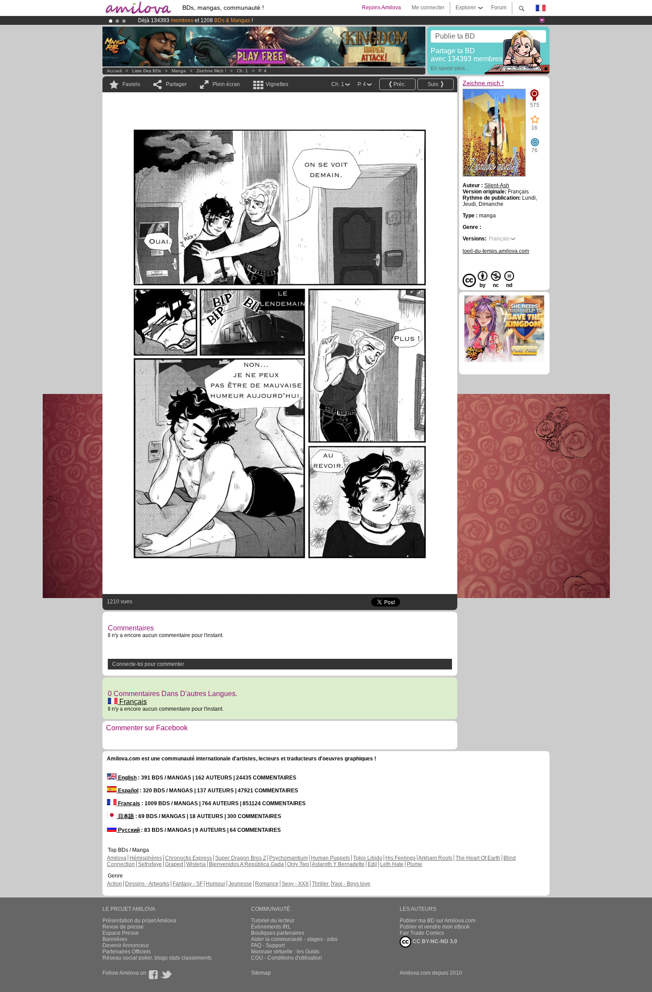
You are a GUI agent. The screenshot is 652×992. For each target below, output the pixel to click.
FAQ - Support (268, 945)
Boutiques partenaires (277, 933)
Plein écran (226, 84)
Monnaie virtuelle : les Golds (285, 952)
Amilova (116, 858)
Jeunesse (240, 884)
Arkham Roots (435, 858)
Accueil (114, 70)
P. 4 (263, 70)
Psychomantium (288, 858)
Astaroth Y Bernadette (338, 864)
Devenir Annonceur (125, 945)
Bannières (114, 939)
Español (127, 790)
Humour (215, 884)
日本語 (125, 816)
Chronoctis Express (188, 858)
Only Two (298, 864)
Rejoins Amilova (381, 7)
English (127, 778)
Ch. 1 (242, 70)
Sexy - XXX (295, 884)
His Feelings (400, 858)
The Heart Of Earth (478, 858)
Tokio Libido (367, 858)
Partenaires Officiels (126, 952)
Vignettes (277, 84)
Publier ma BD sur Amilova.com (437, 920)
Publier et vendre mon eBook (435, 927)
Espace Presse (120, 933)
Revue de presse (123, 927)
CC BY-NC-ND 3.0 (434, 941)
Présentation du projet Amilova (139, 920)
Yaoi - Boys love (351, 884)
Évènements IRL (271, 927)
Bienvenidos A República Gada (246, 864)
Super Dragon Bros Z (240, 858)
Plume (414, 864)
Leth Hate (392, 864)
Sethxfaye (150, 864)
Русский (128, 830)
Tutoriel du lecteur (273, 920)
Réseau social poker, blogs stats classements (157, 958)
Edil (372, 864)
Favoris (131, 84)
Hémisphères (146, 858)
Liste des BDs (146, 70)
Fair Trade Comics (422, 933)
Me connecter (428, 7)
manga (179, 70)
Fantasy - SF (188, 884)
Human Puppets (330, 858)
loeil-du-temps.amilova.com (496, 251)
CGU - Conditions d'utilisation (286, 958)
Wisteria (196, 864)
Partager (176, 84)
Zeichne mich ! (211, 70)
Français (132, 701)
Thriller (321, 884)
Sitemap (261, 973)
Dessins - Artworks (147, 884)
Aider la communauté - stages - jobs (294, 939)
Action (114, 884)
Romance (267, 884)
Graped (174, 864)
